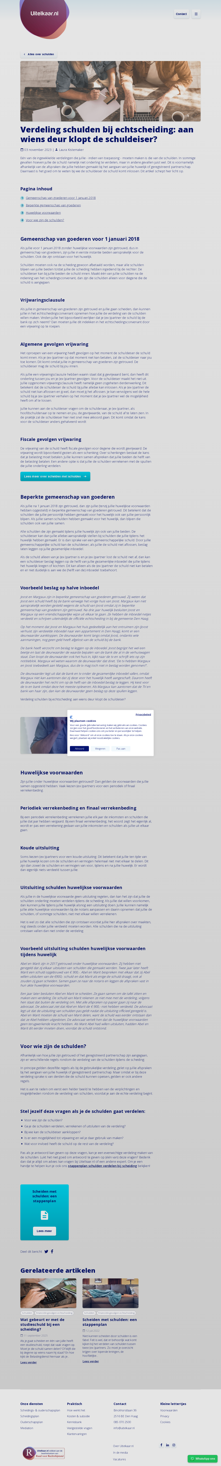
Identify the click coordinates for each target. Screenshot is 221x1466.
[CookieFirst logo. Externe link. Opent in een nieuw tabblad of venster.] (71, 717)
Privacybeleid (143, 714)
